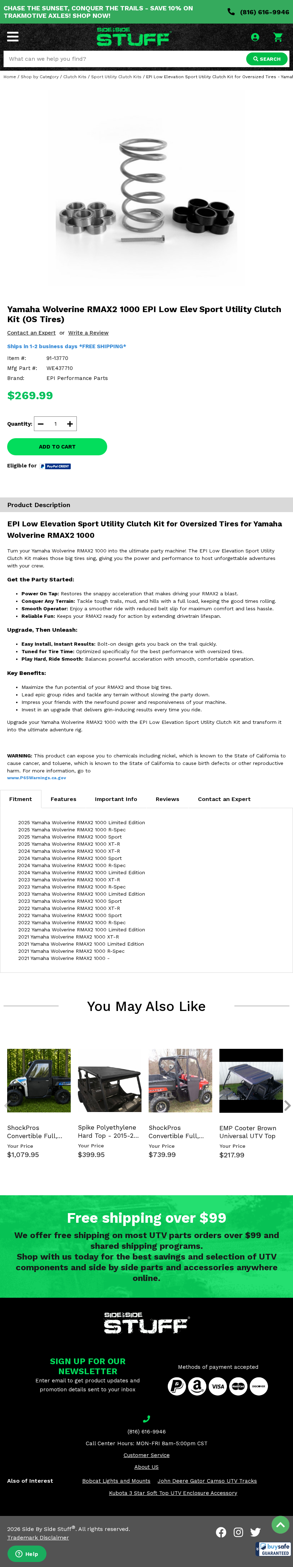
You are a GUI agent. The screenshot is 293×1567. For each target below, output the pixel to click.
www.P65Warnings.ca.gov (36, 777)
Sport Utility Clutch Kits (116, 76)
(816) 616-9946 (263, 12)
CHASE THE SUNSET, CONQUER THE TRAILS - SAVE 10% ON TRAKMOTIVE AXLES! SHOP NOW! (98, 11)
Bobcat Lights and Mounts (116, 1481)
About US (146, 1467)
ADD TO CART (57, 447)
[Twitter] (255, 1532)
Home (10, 76)
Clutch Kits (74, 76)
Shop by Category (40, 76)
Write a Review (88, 333)
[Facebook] (221, 1532)
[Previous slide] (3, 1054)
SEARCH (269, 59)
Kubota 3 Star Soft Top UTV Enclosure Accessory (173, 1493)
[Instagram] (238, 1532)
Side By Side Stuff (48, 1529)
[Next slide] (284, 1054)
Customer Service (147, 1455)
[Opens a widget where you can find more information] (26, 1554)
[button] (273, 1549)
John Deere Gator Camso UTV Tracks (207, 1481)
